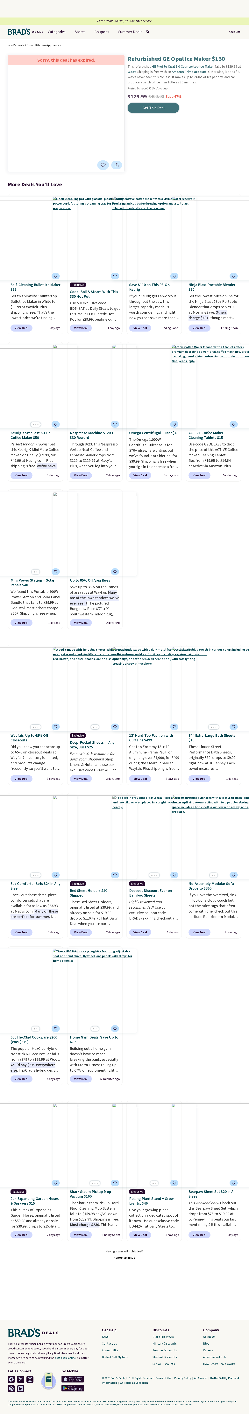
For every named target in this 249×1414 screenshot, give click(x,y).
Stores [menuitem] (80, 32)
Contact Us (109, 1344)
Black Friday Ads (163, 1337)
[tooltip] (103, 165)
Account (234, 32)
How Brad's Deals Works (219, 1364)
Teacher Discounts (165, 1350)
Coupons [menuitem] (102, 32)
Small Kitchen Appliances (44, 45)
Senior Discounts (164, 1364)
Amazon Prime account (189, 71)
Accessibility (110, 1350)
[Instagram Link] (30, 1379)
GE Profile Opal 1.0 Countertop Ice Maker (183, 66)
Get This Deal (153, 108)
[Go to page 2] (36, 424)
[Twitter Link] (20, 1379)
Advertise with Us (214, 1357)
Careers (208, 1350)
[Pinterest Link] (11, 1388)
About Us (209, 1337)
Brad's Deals (16, 45)
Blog (206, 1344)
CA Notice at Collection (134, 1383)
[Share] (116, 165)
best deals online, (65, 1358)
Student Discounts (165, 1357)
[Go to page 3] (38, 424)
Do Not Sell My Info (115, 1357)
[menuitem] (130, 32)
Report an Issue (124, 1258)
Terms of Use (163, 1378)
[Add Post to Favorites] (115, 571)
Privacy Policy (183, 1378)
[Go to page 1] (33, 424)
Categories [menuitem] (56, 32)
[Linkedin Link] (20, 1388)
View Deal (21, 328)
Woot (132, 71)
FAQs (105, 1337)
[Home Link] (27, 32)
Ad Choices (201, 1378)
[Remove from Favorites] (103, 165)
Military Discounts (165, 1344)
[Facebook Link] (11, 1379)
